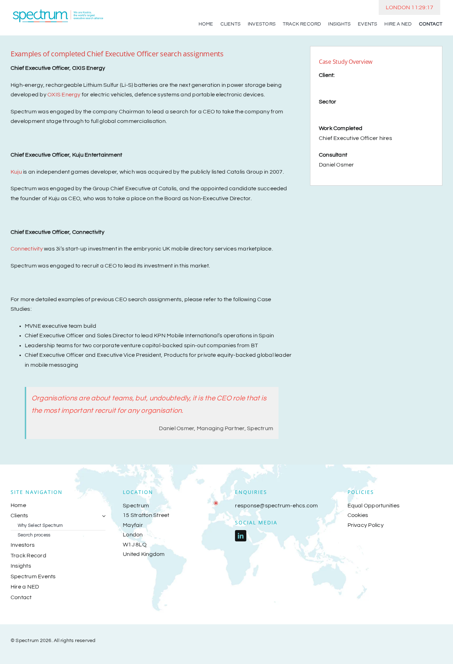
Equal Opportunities (374, 505)
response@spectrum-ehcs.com (276, 505)
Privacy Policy (366, 525)
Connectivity (27, 249)
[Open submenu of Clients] (102, 516)
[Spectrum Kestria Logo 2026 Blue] (58, 10)
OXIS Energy (64, 94)
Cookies (358, 515)
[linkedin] (240, 535)
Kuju (16, 172)
